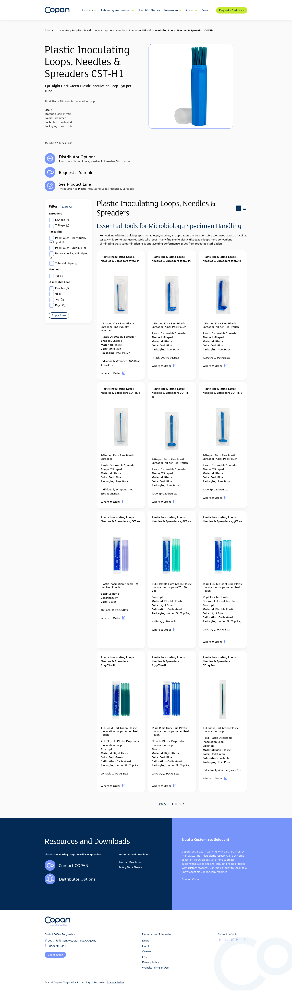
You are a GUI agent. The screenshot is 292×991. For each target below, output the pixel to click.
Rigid (59, 305)
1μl (58, 293)
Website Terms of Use (155, 967)
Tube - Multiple (66, 263)
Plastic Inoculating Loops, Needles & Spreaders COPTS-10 (170, 392)
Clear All (67, 206)
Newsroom (171, 10)
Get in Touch (55, 954)
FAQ (145, 956)
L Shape (61, 219)
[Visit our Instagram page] (238, 940)
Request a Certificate (231, 10)
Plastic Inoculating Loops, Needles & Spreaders (112, 30)
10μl (59, 299)
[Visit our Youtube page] (245, 940)
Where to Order (111, 373)
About (190, 10)
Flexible (61, 288)
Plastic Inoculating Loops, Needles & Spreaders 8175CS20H (117, 661)
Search (206, 10)
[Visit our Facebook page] (220, 940)
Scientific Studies (149, 10)
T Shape (61, 225)
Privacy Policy (150, 962)
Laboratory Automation (115, 10)
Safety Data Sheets (130, 867)
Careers (146, 951)
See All (163, 803)
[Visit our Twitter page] (232, 940)
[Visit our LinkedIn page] (226, 940)
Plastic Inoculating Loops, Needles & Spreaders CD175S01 (219, 661)
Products (87, 10)
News (145, 940)
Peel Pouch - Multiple (70, 247)
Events (146, 945)
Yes (58, 275)
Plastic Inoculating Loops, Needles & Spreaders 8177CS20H (168, 661)
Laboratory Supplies (70, 30)
